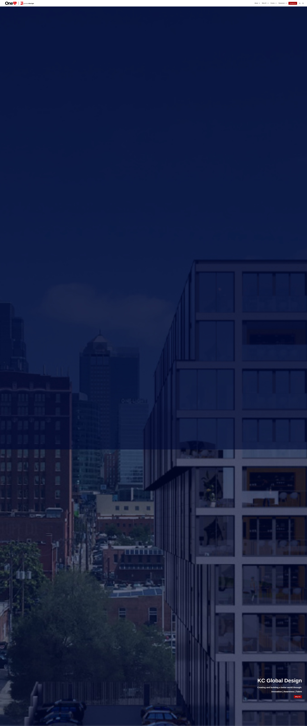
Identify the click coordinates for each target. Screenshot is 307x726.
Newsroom (282, 3)
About (256, 3)
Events (273, 3)
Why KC (264, 3)
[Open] (299, 3)
